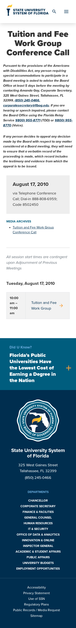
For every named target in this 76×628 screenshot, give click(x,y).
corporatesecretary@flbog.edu (26, 105)
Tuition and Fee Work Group (47, 305)
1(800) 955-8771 (27, 120)
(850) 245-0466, (27, 100)
